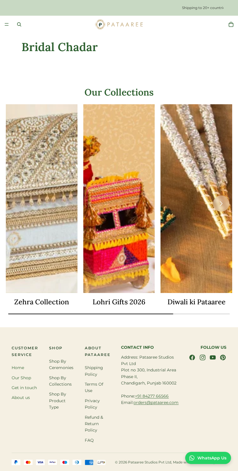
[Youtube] (212, 357)
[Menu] (6, 24)
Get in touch (24, 387)
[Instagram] (202, 357)
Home (18, 368)
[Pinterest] (222, 357)
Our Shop (21, 377)
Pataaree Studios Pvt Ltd (149, 462)
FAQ (89, 440)
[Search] (19, 24)
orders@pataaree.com (156, 402)
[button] (221, 203)
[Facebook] (192, 357)
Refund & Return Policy (94, 424)
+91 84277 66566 (152, 396)
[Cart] (231, 24)
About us (21, 397)
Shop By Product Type (57, 401)
